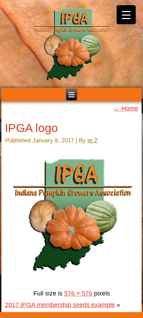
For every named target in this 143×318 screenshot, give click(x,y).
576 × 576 (78, 293)
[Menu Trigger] (126, 14)
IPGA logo (31, 127)
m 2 (92, 140)
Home (125, 108)
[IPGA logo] (73, 282)
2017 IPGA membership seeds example (60, 304)
